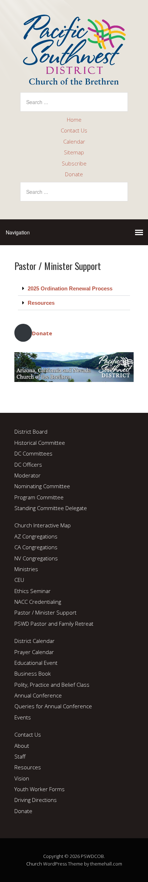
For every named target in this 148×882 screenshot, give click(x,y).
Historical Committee (39, 442)
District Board (30, 431)
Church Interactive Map (42, 525)
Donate (74, 174)
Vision (21, 778)
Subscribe (74, 163)
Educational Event (35, 662)
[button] (74, 288)
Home (74, 119)
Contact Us (74, 130)
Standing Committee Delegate (50, 508)
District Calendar (34, 640)
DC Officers (28, 464)
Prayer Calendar (34, 651)
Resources (41, 303)
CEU (19, 579)
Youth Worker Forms (39, 789)
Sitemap (74, 152)
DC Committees (33, 453)
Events (22, 717)
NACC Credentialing (37, 601)
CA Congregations (35, 547)
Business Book (32, 673)
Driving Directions (35, 799)
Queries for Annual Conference (53, 706)
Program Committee (39, 497)
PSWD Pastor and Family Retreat (53, 623)
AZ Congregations (35, 536)
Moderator (27, 475)
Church (34, 863)
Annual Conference (38, 695)
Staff (20, 756)
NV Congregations (36, 558)
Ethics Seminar (32, 590)
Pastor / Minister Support (45, 612)
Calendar (74, 141)
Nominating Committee (42, 486)
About (21, 745)
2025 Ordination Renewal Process (70, 288)
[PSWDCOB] (74, 79)
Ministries (26, 569)
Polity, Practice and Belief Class (51, 684)
